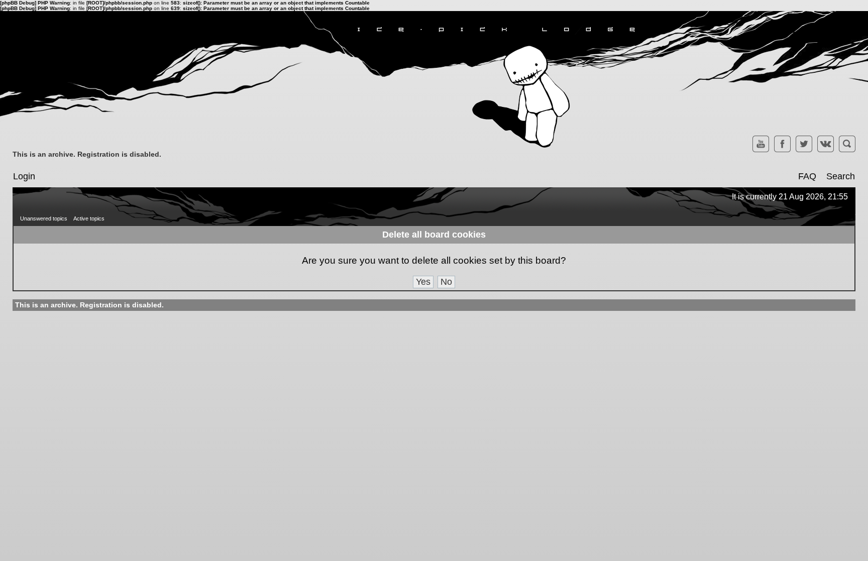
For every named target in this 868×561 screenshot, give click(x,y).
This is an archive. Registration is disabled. (87, 154)
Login (24, 176)
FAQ (807, 176)
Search (840, 176)
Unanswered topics (43, 218)
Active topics (88, 218)
